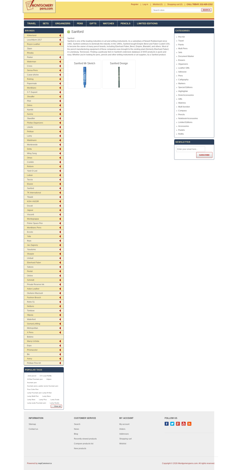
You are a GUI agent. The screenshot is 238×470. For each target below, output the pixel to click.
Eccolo (30, 232)
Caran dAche (33, 75)
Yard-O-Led (32, 171)
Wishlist (122, 443)
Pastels (181, 130)
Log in (145, 4)
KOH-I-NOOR (33, 201)
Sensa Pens (32, 70)
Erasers (181, 60)
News (76, 429)
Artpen (48, 379)
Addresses (124, 434)
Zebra (29, 105)
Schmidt (30, 280)
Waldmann (32, 140)
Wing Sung (32, 153)
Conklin (30, 162)
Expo (29, 345)
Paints (181, 45)
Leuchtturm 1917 (34, 40)
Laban (30, 175)
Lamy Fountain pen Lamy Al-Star (39, 393)
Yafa (29, 236)
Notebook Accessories (188, 118)
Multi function (184, 107)
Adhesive (182, 72)
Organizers (62, 23)
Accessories (183, 126)
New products (80, 448)
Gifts (93, 23)
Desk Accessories (186, 95)
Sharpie (30, 254)
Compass (182, 111)
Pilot (29, 101)
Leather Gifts (183, 68)
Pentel (30, 271)
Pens (80, 23)
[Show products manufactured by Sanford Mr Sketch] (84, 77)
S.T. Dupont (32, 92)
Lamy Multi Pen (33, 396)
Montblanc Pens (34, 228)
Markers (181, 83)
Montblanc (31, 88)
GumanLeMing (33, 324)
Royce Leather (33, 44)
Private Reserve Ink (35, 284)
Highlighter (183, 91)
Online (30, 276)
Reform (30, 166)
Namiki (30, 110)
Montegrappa (33, 219)
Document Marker (186, 56)
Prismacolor (32, 350)
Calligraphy (183, 79)
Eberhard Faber (34, 262)
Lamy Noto (31, 399)
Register (134, 4)
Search (77, 424)
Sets (46, 23)
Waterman (31, 62)
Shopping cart (125, 439)
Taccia (30, 179)
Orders (122, 429)
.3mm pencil (31, 376)
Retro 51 (31, 302)
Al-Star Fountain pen (35, 379)
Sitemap (32, 424)
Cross (29, 66)
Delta (29, 149)
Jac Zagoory (32, 245)
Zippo (29, 48)
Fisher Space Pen (35, 223)
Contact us (33, 429)
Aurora (30, 114)
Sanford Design (119, 63)
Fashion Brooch (34, 297)
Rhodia (30, 53)
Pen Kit (181, 37)
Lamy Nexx (46, 396)
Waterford (31, 319)
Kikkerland (31, 35)
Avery (29, 359)
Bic (28, 354)
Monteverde (32, 145)
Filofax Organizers (35, 123)
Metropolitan (32, 328)
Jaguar (30, 210)
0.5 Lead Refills (45, 376)
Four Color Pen (33, 389)
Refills (181, 134)
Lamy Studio (54, 403)
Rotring (30, 79)
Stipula (30, 315)
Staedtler (31, 118)
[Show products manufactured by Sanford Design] (119, 77)
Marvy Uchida (33, 341)
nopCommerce (45, 463)
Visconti (30, 214)
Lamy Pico (43, 399)
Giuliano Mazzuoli (35, 293)
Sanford (30, 188)
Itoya (29, 241)
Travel (31, 23)
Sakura (30, 267)
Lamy (29, 136)
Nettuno (30, 306)
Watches (108, 23)
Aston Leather (33, 289)
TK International (34, 193)
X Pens (30, 332)
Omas (29, 158)
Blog (76, 434)
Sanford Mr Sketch (84, 63)
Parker (30, 57)
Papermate (32, 83)
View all (57, 406)
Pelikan (30, 131)
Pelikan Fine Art (34, 363)
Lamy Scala (55, 399)
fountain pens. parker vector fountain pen (42, 386)
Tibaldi (30, 197)
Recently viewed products (85, 439)
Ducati (30, 206)
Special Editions (185, 87)
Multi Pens (182, 48)
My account (124, 424)
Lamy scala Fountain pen (36, 403)
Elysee (30, 184)
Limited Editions (147, 23)
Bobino (30, 337)
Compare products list (83, 443)
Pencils (125, 23)
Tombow (30, 311)
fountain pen (32, 382)
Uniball (30, 258)
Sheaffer (30, 96)
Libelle (30, 127)
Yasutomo (31, 249)
